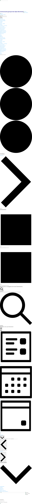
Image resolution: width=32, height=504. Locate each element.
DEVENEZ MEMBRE (2, 20)
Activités (1, 22)
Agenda (1, 35)
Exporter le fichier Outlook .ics (4, 491)
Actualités (1, 21)
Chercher (1, 325)
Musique (1, 24)
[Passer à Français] (24, 11)
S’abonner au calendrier (3, 462)
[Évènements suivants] (0, 433)
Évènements (1, 155)
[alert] (16, 229)
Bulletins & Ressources (3, 31)
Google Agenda (2, 486)
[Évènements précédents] (0, 432)
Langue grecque (2, 29)
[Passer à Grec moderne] (25, 12)
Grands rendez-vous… (3, 27)
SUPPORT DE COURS (3, 30)
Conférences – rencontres (3, 25)
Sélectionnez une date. (8, 438)
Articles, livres (2, 33)
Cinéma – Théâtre (2, 23)
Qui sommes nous (2, 19)
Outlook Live (1, 489)
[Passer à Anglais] (1, 13)
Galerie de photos (2, 28)
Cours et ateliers (2, 26)
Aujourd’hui (1, 451)
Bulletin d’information (3, 32)
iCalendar (1, 487)
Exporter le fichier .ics (3, 490)
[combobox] (3, 16)
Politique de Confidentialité (3, 502)
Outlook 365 (1, 488)
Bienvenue (1, 18)
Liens (0, 34)
